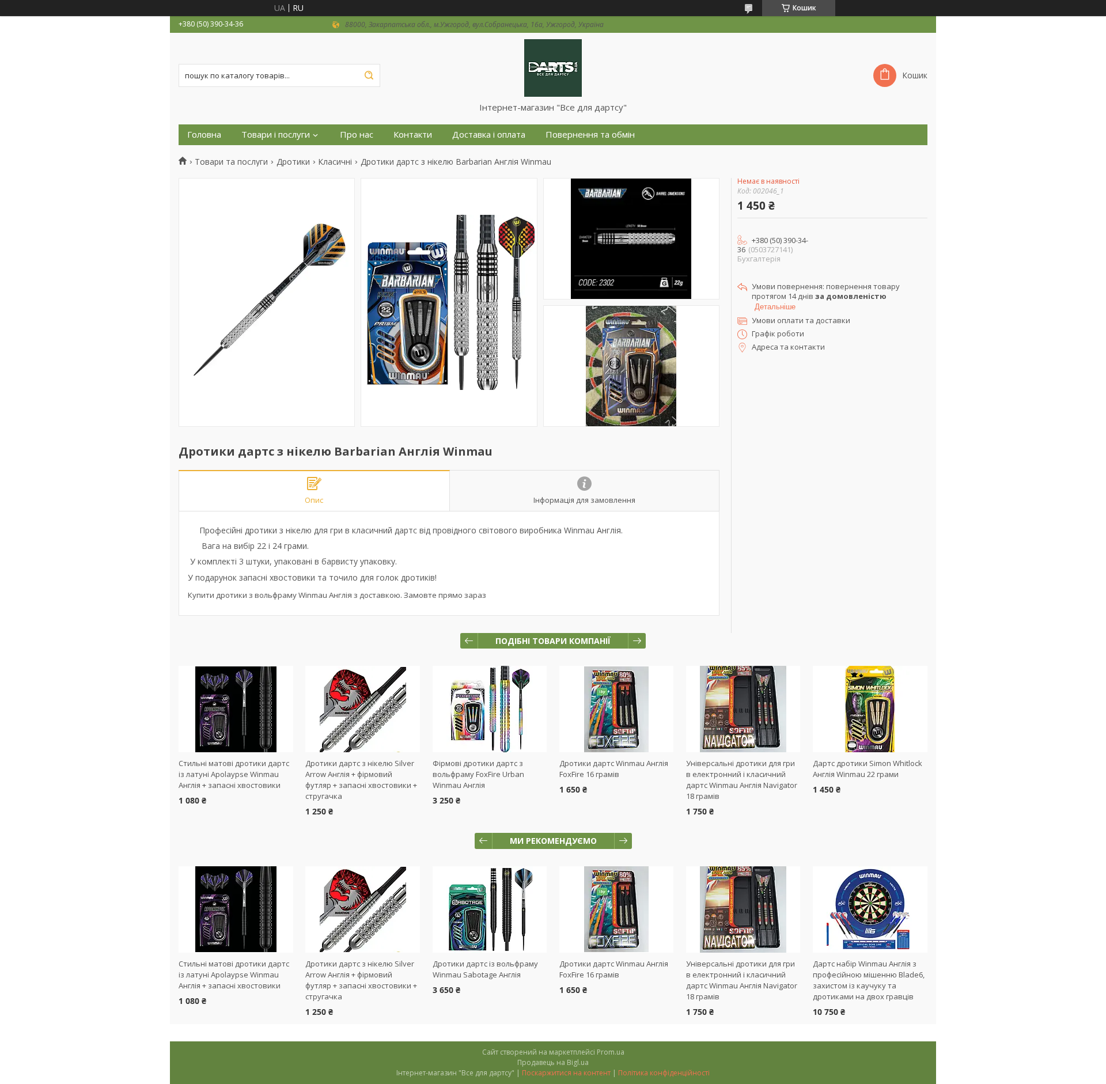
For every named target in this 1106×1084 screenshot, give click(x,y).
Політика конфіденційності (664, 1073)
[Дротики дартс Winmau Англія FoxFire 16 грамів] (616, 709)
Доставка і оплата (488, 134)
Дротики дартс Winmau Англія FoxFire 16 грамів (613, 768)
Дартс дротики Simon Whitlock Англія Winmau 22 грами (867, 768)
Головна (204, 134)
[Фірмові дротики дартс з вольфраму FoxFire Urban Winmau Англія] (490, 709)
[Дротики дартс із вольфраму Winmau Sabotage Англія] (490, 909)
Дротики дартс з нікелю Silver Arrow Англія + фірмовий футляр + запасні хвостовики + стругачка (361, 779)
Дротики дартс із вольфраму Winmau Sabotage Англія (485, 969)
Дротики (293, 162)
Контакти (412, 134)
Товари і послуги (275, 134)
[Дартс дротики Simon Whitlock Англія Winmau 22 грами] (870, 709)
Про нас (356, 134)
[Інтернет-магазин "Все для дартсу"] (553, 67)
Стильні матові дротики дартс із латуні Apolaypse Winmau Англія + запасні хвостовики (234, 774)
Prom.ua (610, 1052)
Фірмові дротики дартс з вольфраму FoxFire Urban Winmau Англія (478, 774)
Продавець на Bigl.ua (553, 1062)
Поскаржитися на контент (566, 1073)
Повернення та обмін (590, 134)
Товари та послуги (231, 162)
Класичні (335, 162)
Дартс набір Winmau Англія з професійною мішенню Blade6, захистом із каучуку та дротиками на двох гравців (869, 980)
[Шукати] (368, 75)
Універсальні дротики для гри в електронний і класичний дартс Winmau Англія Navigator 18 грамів (741, 779)
